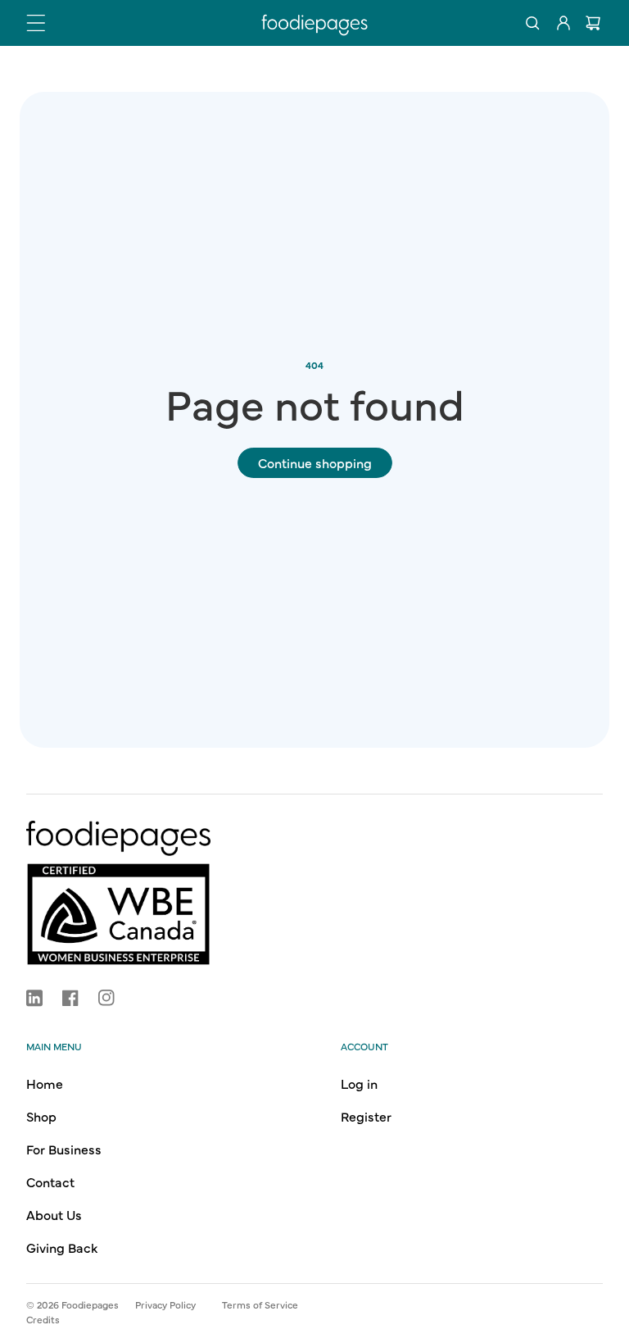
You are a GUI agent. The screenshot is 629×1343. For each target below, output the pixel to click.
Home (44, 1083)
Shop (41, 1116)
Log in (359, 1083)
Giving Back (61, 1247)
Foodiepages (90, 1304)
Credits (43, 1319)
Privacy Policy (165, 1304)
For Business (64, 1149)
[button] (36, 23)
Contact (50, 1181)
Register (366, 1116)
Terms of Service (260, 1304)
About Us (54, 1214)
